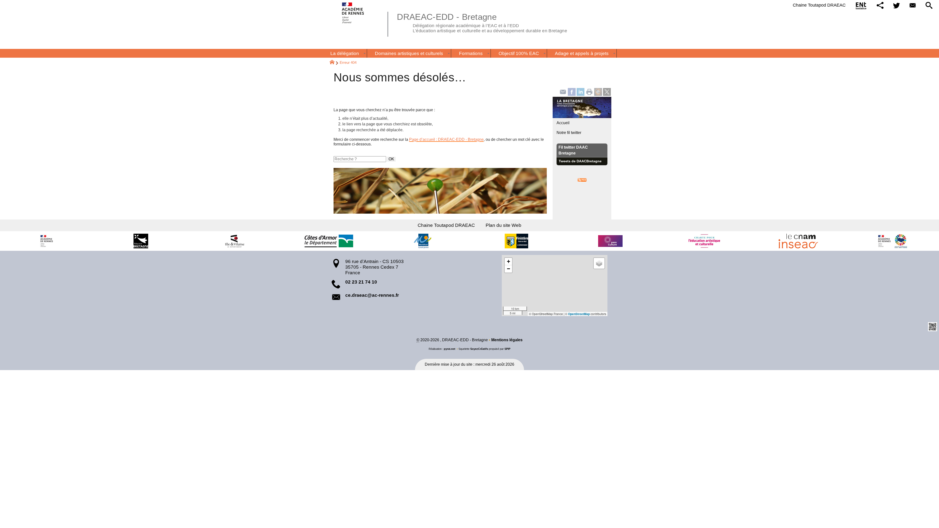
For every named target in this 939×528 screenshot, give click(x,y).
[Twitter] (896, 5)
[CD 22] (329, 241)
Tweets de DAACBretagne (580, 161)
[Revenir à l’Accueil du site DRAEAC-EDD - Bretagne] (353, 13)
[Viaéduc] (598, 91)
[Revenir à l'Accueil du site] (334, 63)
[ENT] (861, 6)
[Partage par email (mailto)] (563, 91)
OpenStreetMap (579, 314)
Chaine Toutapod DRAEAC (819, 5)
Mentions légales (507, 340)
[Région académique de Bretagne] (47, 241)
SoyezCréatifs (479, 348)
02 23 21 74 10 (361, 282)
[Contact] (913, 5)
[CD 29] (516, 241)
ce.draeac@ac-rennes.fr (372, 295)
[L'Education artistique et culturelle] (704, 241)
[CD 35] (235, 241)
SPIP (507, 348)
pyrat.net (449, 348)
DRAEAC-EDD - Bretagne (482, 22)
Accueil (563, 123)
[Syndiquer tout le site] (582, 180)
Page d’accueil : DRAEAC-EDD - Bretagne (446, 139)
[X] (607, 91)
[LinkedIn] (580, 91)
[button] (880, 5)
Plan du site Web (503, 225)
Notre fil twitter (569, 133)
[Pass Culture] (610, 241)
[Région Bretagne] (141, 241)
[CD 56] (422, 241)
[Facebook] (572, 91)
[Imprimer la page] (589, 91)
